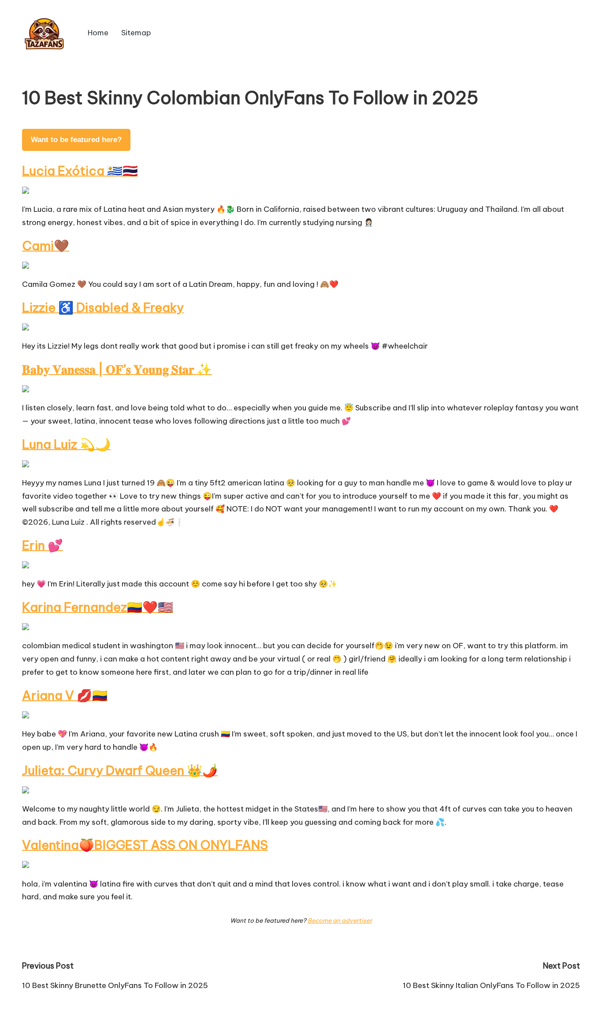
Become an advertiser (340, 920)
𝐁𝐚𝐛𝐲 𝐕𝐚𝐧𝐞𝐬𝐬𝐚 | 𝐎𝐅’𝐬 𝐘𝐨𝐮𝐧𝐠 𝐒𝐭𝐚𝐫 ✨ (117, 369)
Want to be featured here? (76, 139)
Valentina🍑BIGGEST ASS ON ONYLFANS (145, 845)
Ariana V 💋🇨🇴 (65, 695)
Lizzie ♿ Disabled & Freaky (103, 307)
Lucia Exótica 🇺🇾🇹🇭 (80, 170)
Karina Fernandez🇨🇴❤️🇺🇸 (97, 607)
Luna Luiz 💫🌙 (66, 444)
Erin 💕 (42, 545)
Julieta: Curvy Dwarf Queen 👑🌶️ (120, 770)
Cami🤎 (45, 245)
